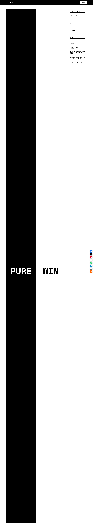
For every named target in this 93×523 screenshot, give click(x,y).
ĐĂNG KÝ (83, 2)
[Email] (91, 269)
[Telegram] (91, 266)
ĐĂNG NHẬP (75, 2)
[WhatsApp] (91, 263)
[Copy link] (91, 271)
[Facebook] (91, 251)
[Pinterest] (91, 257)
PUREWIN (9, 2)
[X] (91, 254)
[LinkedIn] (91, 260)
